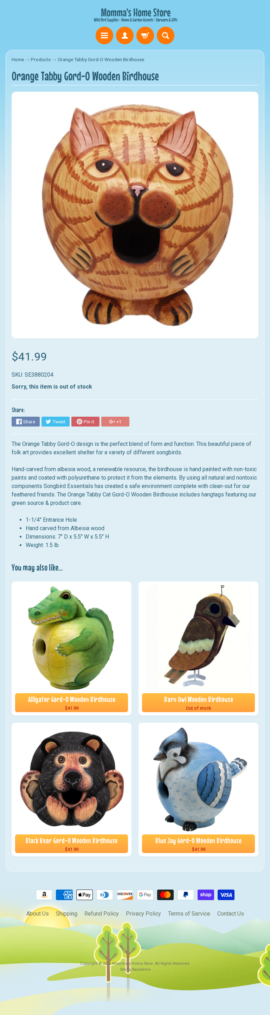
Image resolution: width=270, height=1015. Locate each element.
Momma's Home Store (132, 963)
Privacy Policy (143, 913)
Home (18, 59)
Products (41, 59)
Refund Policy (101, 913)
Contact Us (230, 913)
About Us (37, 913)
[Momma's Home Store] (135, 14)
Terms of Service (189, 913)
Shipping (66, 913)
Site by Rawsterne (135, 969)
